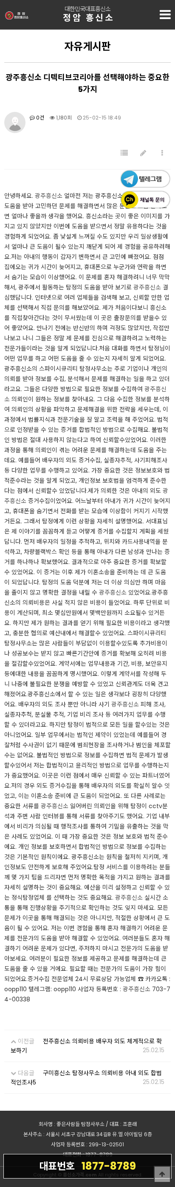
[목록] (124, 153)
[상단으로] (162, 1174)
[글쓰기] (143, 153)
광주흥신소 (48, 196)
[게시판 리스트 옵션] (162, 153)
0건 (39, 117)
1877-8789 (87, 1166)
